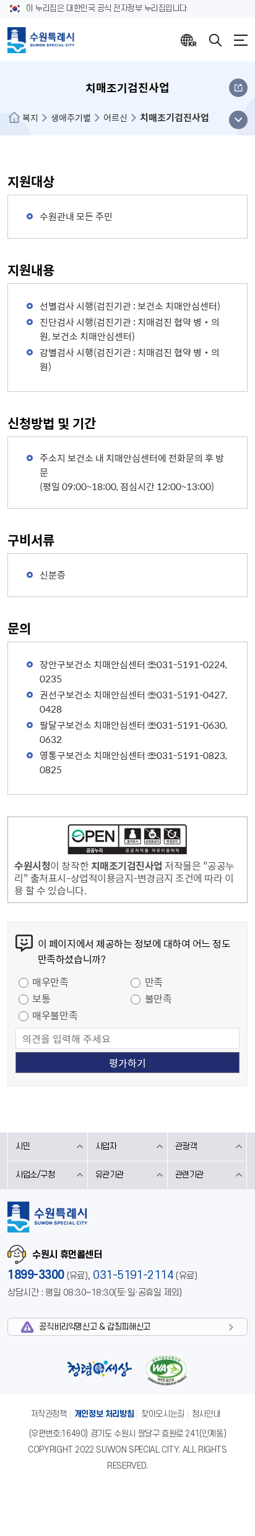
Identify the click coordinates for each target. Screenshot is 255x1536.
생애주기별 (71, 117)
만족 (154, 981)
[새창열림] (127, 841)
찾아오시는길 (162, 1414)
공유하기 (238, 87)
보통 (41, 998)
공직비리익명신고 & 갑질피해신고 (94, 1326)
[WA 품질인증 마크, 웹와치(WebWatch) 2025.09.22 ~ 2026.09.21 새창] (166, 1370)
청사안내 (206, 1414)
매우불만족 (54, 1015)
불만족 (158, 998)
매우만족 (50, 981)
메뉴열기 (241, 40)
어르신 (115, 117)
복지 (30, 117)
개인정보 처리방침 (104, 1414)
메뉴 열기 (238, 120)
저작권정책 (49, 1414)
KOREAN (189, 40)
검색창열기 (215, 40)
